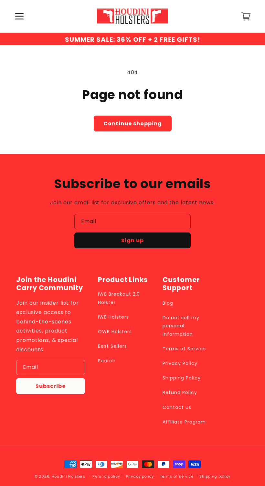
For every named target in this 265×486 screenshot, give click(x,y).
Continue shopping (132, 123)
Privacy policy (140, 476)
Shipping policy (214, 476)
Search (107, 360)
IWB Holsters (113, 317)
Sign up (132, 240)
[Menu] (19, 16)
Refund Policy (180, 392)
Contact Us (177, 407)
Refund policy (106, 476)
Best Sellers (112, 346)
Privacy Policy (180, 363)
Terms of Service (184, 348)
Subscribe (51, 386)
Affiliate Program (184, 422)
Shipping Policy (181, 378)
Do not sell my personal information (181, 325)
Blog (168, 303)
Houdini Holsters (68, 476)
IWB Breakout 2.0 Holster (119, 298)
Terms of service (177, 476)
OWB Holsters (115, 331)
